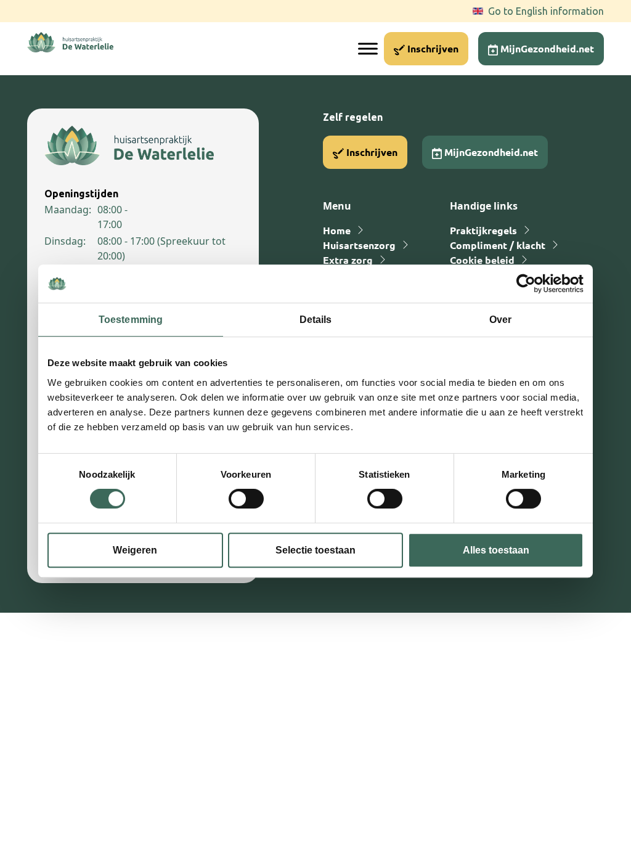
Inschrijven (431, 48)
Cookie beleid (482, 259)
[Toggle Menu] (368, 48)
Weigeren (135, 550)
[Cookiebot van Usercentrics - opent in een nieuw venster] (530, 283)
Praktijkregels (483, 230)
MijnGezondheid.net (546, 48)
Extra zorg (348, 259)
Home (337, 230)
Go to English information (546, 11)
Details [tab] (315, 319)
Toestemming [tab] (131, 319)
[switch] (246, 499)
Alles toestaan (496, 550)
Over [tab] (500, 319)
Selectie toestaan (315, 550)
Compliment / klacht (497, 245)
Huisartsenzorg (359, 245)
